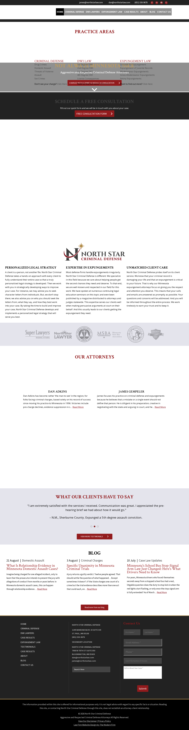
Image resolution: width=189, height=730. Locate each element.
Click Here (62, 84)
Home (60, 11)
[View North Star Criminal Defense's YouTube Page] (161, 2)
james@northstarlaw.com (91, 2)
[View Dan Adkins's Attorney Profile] (57, 375)
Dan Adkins (57, 392)
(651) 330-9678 (140, 2)
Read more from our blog (94, 607)
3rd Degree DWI (85, 71)
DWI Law (84, 61)
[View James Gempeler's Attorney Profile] (131, 375)
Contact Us (164, 11)
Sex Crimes (39, 78)
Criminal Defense (74, 11)
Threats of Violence (43, 71)
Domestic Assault (42, 68)
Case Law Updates (150, 560)
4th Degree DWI (85, 75)
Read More (78, 407)
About (144, 11)
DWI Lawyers (27, 633)
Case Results (131, 11)
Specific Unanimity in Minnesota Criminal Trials (90, 567)
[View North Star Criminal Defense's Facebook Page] (152, 2)
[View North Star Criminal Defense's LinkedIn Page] (156, 2)
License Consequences (88, 78)
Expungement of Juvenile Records (136, 68)
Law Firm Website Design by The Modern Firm (94, 724)
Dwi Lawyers (93, 11)
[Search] (166, 2)
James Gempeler (131, 392)
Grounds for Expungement (133, 64)
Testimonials (28, 646)
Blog (152, 11)
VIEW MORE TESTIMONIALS (92, 536)
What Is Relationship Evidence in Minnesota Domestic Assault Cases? (32, 567)
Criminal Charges (92, 560)
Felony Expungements (130, 78)
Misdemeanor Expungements (134, 71)
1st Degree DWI (85, 64)
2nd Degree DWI (85, 68)
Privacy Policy (104, 721)
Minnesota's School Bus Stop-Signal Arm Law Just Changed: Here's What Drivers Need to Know (154, 569)
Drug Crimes (40, 64)
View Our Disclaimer (87, 721)
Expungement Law (112, 11)
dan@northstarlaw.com (119, 2)
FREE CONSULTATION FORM (91, 113)
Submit (143, 688)
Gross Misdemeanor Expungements (137, 75)
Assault (38, 75)
